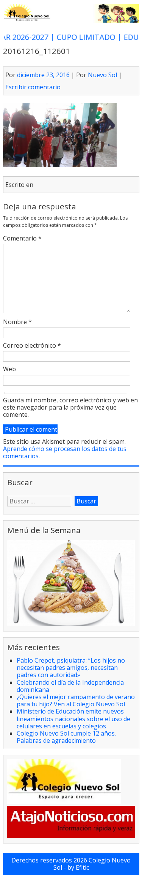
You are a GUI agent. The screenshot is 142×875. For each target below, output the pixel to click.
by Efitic (78, 867)
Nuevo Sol (102, 75)
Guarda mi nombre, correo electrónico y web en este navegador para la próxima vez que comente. (70, 408)
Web (9, 369)
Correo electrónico (32, 346)
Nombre (17, 322)
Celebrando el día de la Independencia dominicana (70, 686)
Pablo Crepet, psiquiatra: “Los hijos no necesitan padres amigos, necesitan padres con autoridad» (71, 667)
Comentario (22, 238)
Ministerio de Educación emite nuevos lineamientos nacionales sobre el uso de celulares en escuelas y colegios (73, 718)
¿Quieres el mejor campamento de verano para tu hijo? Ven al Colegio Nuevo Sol (76, 700)
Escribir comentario (33, 87)
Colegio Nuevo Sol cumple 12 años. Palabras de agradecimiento (66, 737)
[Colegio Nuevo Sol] (71, 21)
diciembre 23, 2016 (43, 75)
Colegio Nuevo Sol (92, 864)
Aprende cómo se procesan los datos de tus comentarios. (64, 452)
